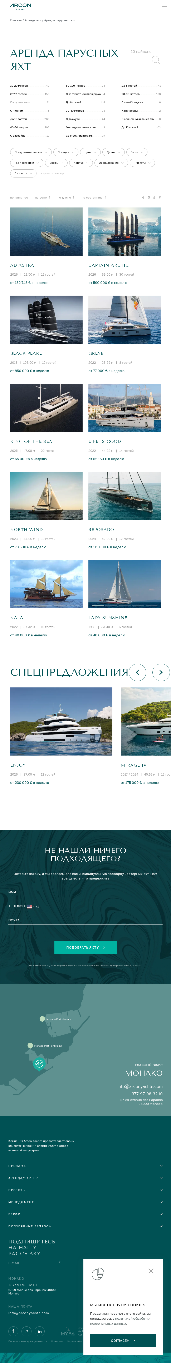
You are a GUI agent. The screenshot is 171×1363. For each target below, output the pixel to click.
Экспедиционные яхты (81, 127)
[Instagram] (26, 1331)
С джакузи (73, 119)
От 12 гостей (18, 94)
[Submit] (59, 1261)
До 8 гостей (73, 102)
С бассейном (18, 135)
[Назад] (137, 672)
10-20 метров (19, 85)
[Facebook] (13, 1331)
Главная (16, 20)
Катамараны (130, 110)
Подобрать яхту (82, 947)
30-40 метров (75, 110)
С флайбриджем (132, 102)
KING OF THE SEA (31, 441)
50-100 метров (75, 85)
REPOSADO (101, 529)
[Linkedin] (40, 1331)
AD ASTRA (22, 265)
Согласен (120, 1340)
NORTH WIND (26, 529)
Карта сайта (74, 1341)
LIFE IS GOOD (104, 441)
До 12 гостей (130, 127)
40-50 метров (19, 127)
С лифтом (16, 110)
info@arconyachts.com (140, 1086)
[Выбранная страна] (30, 906)
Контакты (57, 1341)
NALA (16, 617)
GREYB (96, 353)
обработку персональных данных (120, 965)
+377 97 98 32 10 (145, 1094)
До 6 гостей (129, 85)
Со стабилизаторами (79, 135)
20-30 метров (131, 94)
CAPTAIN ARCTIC (108, 265)
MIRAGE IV (134, 765)
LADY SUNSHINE (107, 617)
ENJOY (18, 765)
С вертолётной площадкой (84, 94)
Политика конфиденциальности (27, 1341)
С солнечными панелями (138, 119)
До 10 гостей (18, 119)
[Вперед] (161, 672)
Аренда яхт (33, 20)
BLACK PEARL (26, 353)
